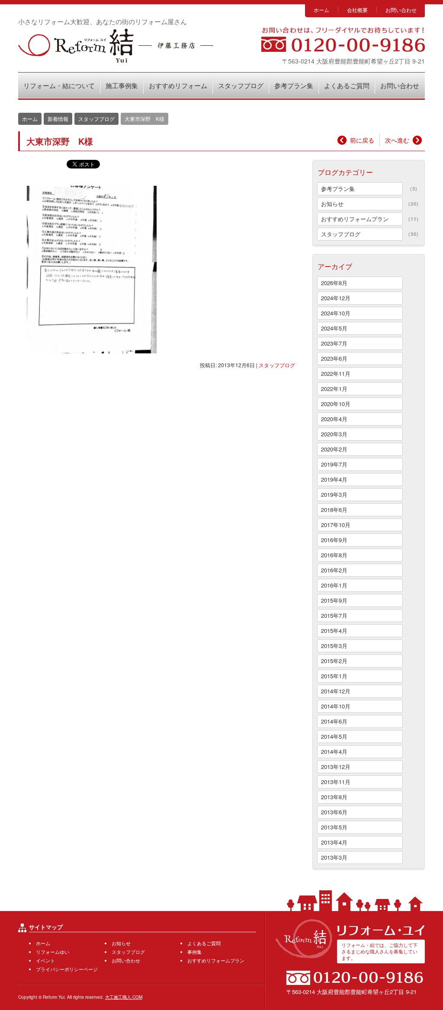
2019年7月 (334, 464)
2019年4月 (334, 479)
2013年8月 (334, 797)
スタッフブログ (240, 85)
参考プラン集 (293, 85)
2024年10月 (335, 313)
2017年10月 (335, 525)
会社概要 (357, 9)
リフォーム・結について (59, 85)
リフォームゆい (52, 951)
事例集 (194, 951)
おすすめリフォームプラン (354, 219)
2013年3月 (334, 857)
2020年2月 (334, 449)
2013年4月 (334, 842)
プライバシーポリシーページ (67, 969)
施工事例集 (122, 85)
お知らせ (332, 204)
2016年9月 (334, 540)
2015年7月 (334, 615)
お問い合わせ (401, 9)
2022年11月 (335, 373)
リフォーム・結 (115, 46)
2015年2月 (334, 661)
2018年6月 (334, 509)
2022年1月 (334, 388)
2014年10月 (335, 706)
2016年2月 (334, 570)
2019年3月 (334, 494)
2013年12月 (335, 766)
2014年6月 (334, 721)
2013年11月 (335, 782)
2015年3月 (334, 646)
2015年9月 (334, 600)
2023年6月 (334, 358)
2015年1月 (334, 676)
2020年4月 (334, 419)
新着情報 (58, 118)
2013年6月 (334, 812)
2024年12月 (335, 298)
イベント (45, 960)
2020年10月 (335, 404)
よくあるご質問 (346, 85)
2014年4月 (334, 751)
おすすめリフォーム (178, 85)
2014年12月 (335, 691)
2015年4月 (334, 630)
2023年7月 (334, 343)
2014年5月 (334, 736)
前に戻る (362, 140)
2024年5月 (334, 328)
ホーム (321, 9)
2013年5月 (334, 827)
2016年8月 (334, 555)
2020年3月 (334, 434)
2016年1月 (334, 585)
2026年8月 (334, 283)
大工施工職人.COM (123, 997)
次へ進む (397, 140)
